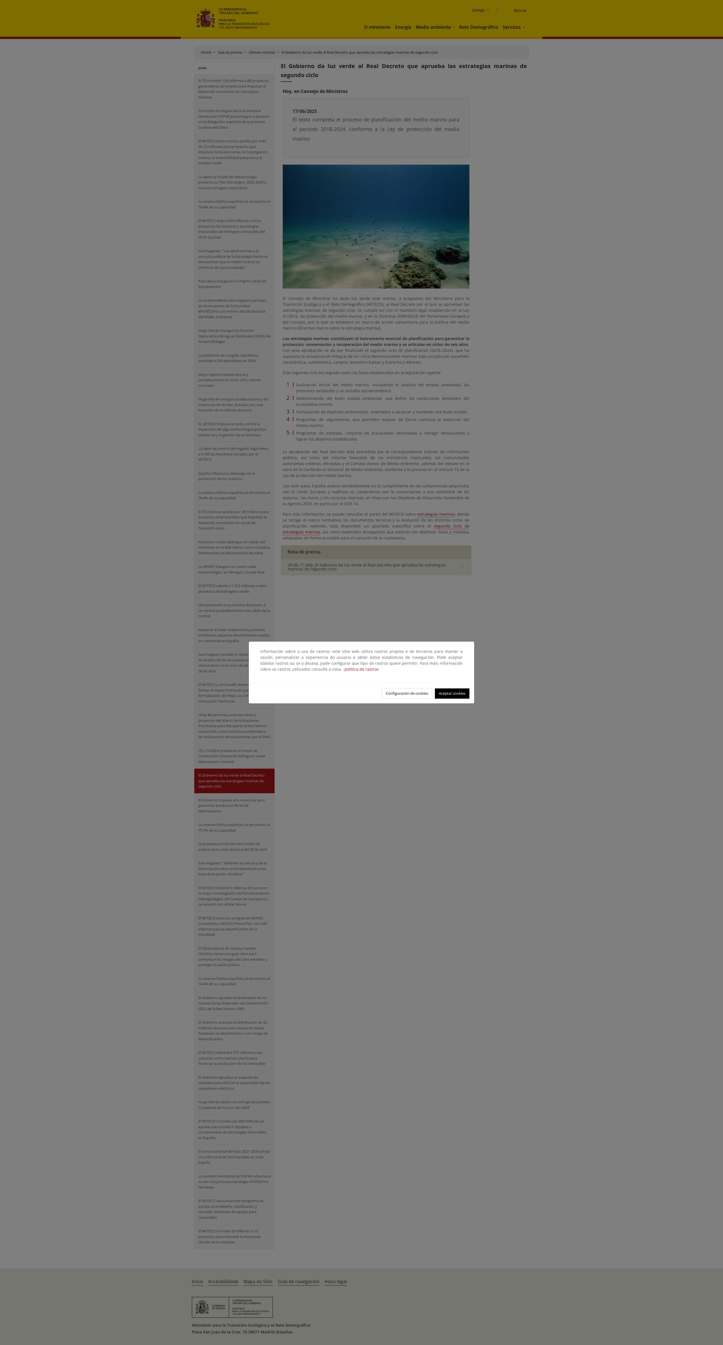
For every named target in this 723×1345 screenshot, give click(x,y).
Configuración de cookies (407, 693)
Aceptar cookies (452, 693)
